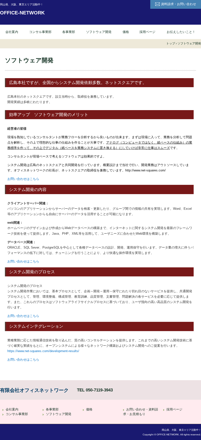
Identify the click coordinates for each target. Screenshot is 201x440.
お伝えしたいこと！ (181, 32)
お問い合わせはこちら (23, 179)
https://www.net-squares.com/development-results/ (43, 351)
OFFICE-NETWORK (22, 12)
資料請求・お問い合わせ (178, 4)
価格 (126, 32)
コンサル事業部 (40, 32)
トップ (170, 43)
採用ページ (147, 32)
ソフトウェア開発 (99, 32)
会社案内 (11, 32)
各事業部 (68, 32)
